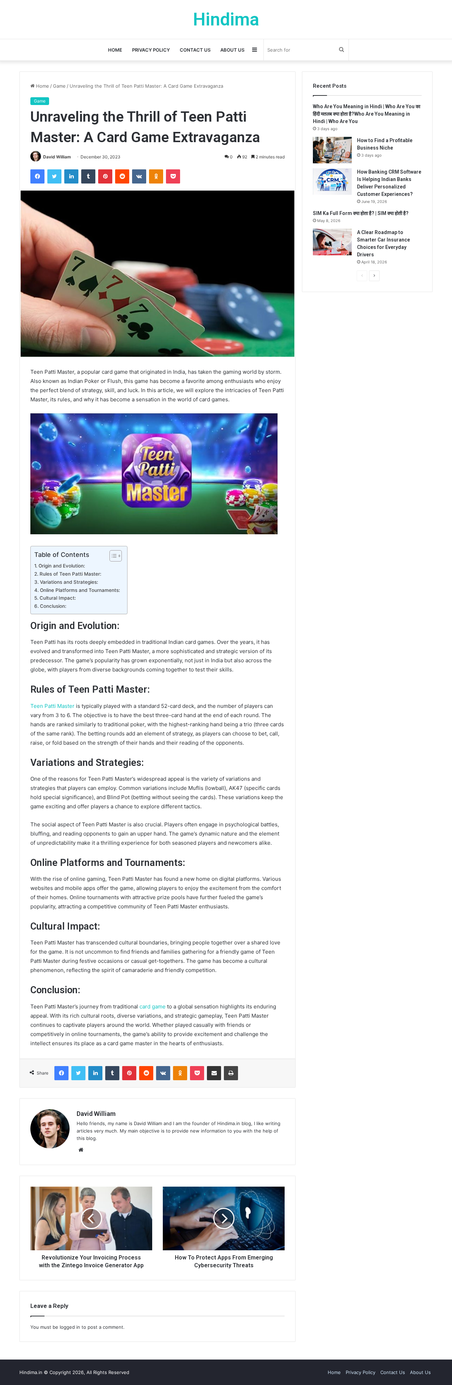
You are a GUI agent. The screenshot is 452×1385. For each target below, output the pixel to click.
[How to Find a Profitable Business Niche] (332, 150)
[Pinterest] (105, 176)
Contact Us (195, 50)
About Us (232, 50)
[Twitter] (54, 176)
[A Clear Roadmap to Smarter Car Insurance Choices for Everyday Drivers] (332, 242)
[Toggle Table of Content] (112, 556)
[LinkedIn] (71, 176)
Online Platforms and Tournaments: (80, 590)
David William (57, 156)
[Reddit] (122, 176)
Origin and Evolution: (61, 566)
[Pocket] (173, 176)
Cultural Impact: (58, 598)
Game (59, 86)
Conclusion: (53, 606)
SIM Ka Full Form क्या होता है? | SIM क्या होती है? (361, 213)
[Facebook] (37, 176)
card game (152, 1006)
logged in (70, 1327)
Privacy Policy (151, 50)
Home (115, 50)
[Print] (231, 1073)
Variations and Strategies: (69, 582)
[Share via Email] (214, 1073)
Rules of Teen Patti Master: (70, 574)
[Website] (81, 1150)
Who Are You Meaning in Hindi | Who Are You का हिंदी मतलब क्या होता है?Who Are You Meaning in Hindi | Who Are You (366, 114)
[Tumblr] (88, 176)
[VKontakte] (139, 176)
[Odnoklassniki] (156, 176)
